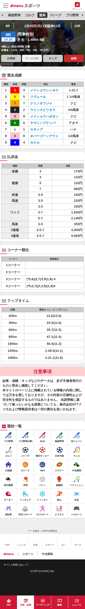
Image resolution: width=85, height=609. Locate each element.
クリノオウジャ (44, 103)
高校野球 (14, 15)
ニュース (76, 605)
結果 (74, 58)
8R (8, 26)
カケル (44, 142)
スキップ (44, 129)
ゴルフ (30, 15)
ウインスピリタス (44, 110)
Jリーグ (55, 15)
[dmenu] (8, 554)
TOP (8, 605)
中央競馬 (47, 554)
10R (77, 26)
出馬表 (11, 58)
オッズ (53, 58)
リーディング (42, 605)
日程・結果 (25, 605)
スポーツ (27, 554)
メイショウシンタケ (44, 90)
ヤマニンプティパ (44, 123)
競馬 (42, 15)
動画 (59, 605)
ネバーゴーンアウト (44, 136)
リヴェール (44, 96)
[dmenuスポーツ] (26, 5)
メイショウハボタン (44, 116)
